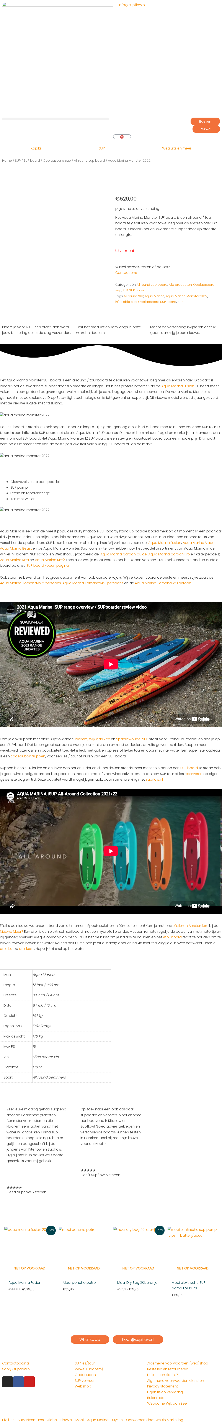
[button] (55, 119)
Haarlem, (80, 739)
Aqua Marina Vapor (199, 542)
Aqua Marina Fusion (164, 542)
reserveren (193, 773)
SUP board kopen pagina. (47, 565)
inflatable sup (126, 302)
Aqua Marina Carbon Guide (123, 554)
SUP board (32, 160)
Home (7, 160)
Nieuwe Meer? (11, 931)
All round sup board (89, 160)
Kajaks (36, 148)
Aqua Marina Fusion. (178, 386)
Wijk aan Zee (99, 739)
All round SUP (134, 296)
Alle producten (180, 284)
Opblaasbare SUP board (157, 302)
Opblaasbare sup (57, 160)
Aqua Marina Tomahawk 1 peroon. (163, 583)
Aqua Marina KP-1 (14, 559)
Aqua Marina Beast (16, 548)
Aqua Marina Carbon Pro (169, 554)
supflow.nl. (154, 779)
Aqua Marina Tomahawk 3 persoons (92, 583)
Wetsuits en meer (176, 148)
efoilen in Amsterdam (190, 925)
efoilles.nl (26, 948)
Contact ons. (126, 272)
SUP (102, 148)
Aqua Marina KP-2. (50, 559)
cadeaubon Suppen (28, 756)
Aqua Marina (155, 296)
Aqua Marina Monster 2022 (186, 296)
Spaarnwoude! (128, 739)
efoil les (6, 948)
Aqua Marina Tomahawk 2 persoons (30, 583)
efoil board (172, 937)
